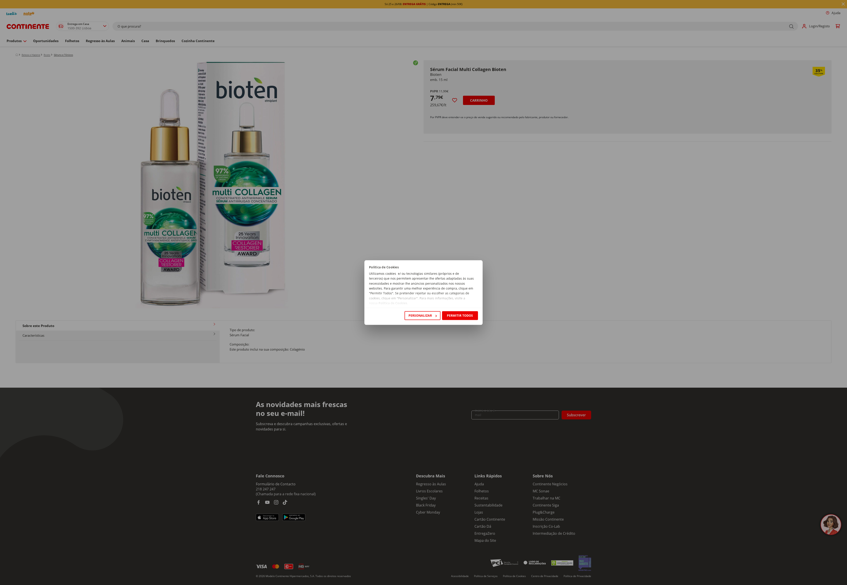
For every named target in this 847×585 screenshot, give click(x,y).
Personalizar (420, 315)
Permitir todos (460, 315)
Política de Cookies (393, 303)
